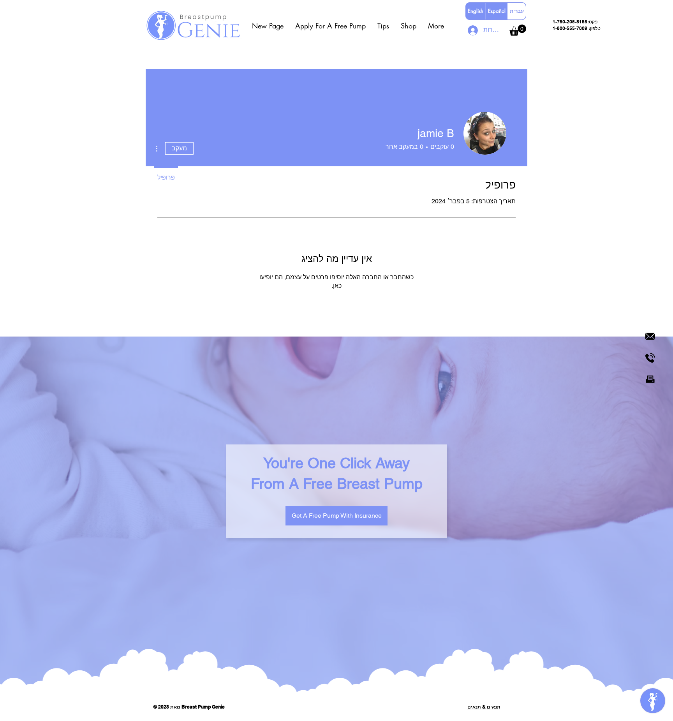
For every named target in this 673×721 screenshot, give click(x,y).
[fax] (650, 379)
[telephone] (650, 358)
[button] (330, 26)
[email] (650, 336)
